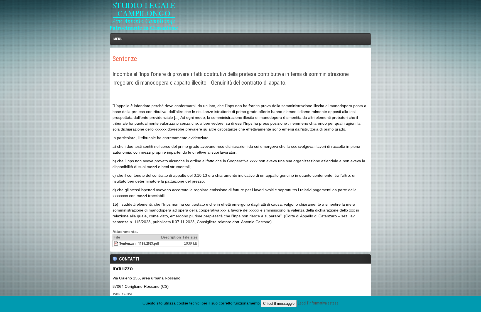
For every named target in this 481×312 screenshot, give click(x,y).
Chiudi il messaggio (279, 303)
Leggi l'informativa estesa (318, 303)
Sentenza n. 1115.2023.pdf (32, 188)
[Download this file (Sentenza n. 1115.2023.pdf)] (9, 188)
